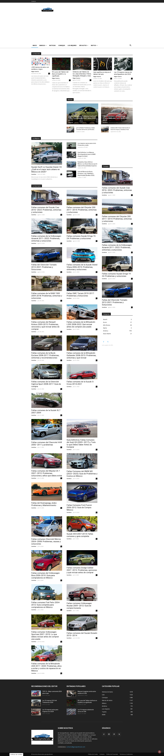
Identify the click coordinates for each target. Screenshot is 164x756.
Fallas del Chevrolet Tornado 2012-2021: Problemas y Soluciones (44, 267)
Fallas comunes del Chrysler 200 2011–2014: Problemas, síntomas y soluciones (82, 209)
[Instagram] (109, 734)
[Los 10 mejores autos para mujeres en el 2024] (36, 712)
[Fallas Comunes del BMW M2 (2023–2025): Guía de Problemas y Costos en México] (82, 461)
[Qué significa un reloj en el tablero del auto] (102, 64)
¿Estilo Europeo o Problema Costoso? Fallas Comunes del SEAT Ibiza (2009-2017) (82, 118)
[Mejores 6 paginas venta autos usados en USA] (71, 693)
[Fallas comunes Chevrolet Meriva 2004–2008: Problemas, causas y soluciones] (46, 526)
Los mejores (72, 45)
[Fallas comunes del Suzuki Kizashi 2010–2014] (82, 622)
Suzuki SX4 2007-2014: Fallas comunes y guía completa (80, 535)
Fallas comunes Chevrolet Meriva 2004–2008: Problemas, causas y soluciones (46, 541)
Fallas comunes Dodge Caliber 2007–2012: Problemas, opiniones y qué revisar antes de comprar (82, 570)
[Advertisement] (98, 9)
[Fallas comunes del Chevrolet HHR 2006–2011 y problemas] (46, 429)
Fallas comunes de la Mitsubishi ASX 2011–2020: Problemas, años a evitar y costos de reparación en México (46, 667)
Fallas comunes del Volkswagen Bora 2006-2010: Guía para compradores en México (45, 575)
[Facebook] (103, 341)
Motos (93, 45)
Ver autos (83, 45)
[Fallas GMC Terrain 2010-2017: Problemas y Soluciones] (82, 283)
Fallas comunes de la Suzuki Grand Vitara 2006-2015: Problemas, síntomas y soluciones (82, 267)
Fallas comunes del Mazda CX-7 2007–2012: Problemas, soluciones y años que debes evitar (46, 473)
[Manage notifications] (159, 751)
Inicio (35, 45)
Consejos (61, 45)
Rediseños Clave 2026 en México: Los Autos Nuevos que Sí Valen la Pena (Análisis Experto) (87, 164)
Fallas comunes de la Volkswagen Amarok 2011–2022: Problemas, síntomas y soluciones (46, 238)
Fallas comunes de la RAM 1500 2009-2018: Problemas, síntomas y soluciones (46, 295)
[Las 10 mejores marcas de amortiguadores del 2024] (123, 64)
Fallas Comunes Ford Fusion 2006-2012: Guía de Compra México (79, 507)
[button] (130, 45)
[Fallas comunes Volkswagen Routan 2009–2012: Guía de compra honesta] (82, 592)
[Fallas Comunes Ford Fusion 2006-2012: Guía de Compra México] (82, 492)
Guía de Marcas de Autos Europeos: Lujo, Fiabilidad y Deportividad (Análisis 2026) (86, 173)
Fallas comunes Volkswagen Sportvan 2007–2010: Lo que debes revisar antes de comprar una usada (45, 635)
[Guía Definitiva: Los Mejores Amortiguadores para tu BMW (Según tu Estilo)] (71, 154)
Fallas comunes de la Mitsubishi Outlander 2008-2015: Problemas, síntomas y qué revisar (81, 355)
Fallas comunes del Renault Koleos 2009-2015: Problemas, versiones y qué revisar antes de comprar (45, 325)
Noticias (52, 45)
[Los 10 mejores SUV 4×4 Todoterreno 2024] (36, 703)
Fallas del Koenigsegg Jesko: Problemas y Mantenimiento (44, 504)
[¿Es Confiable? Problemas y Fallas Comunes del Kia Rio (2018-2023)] (70, 129)
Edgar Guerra (35, 71)
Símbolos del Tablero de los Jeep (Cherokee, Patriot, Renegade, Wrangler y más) (82, 74)
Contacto (33, 1)
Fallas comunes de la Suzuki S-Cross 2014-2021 (80, 383)
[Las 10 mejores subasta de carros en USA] (71, 712)
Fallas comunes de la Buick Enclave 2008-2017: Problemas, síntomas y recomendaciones (45, 355)
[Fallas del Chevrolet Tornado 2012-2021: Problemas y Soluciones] (46, 254)
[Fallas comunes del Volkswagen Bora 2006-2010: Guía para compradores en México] (46, 560)
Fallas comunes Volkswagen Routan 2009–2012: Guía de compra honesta (79, 605)
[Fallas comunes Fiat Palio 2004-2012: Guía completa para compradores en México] (46, 592)
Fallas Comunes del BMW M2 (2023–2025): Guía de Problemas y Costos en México (82, 473)
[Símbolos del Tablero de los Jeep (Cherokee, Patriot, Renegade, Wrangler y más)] (82, 64)
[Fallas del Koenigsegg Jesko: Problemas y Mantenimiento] (46, 491)
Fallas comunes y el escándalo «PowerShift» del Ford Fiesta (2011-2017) (116, 118)
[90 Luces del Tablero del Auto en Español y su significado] (61, 64)
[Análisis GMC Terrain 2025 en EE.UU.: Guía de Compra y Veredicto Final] (105, 129)
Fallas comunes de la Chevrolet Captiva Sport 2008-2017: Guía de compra (46, 384)
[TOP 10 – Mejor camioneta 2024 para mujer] (36, 693)
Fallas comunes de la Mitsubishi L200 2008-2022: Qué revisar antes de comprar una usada (81, 324)
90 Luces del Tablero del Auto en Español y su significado (60, 74)
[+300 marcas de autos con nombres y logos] (40, 61)
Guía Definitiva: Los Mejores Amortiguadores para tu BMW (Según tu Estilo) (86, 154)
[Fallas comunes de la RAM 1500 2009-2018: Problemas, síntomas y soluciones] (46, 283)
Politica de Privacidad (112, 754)
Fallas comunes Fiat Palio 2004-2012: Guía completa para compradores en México (45, 604)
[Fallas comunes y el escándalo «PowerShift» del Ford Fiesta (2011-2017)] (117, 113)
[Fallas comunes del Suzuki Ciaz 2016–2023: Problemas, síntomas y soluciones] (46, 197)
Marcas (42, 45)
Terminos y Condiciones (126, 754)
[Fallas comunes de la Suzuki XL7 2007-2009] (46, 400)
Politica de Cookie (93, 754)
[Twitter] (108, 341)
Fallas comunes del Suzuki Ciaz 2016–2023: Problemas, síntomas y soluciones (46, 209)
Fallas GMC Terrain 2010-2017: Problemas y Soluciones (80, 294)
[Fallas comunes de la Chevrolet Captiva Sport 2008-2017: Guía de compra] (46, 371)
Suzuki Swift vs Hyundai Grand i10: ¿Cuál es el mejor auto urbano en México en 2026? (46, 169)
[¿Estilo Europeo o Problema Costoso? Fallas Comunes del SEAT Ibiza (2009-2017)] (82, 113)
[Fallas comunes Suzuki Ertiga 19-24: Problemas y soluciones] (82, 226)
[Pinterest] (114, 734)
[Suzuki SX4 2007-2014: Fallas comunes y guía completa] (82, 524)
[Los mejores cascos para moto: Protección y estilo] (71, 145)
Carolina (70, 122)
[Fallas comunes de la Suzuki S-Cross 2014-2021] (82, 371)
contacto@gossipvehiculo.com (75, 747)
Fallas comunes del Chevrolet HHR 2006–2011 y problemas (46, 443)
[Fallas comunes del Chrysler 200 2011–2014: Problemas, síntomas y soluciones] (82, 197)
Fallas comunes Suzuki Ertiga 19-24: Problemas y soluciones (81, 237)
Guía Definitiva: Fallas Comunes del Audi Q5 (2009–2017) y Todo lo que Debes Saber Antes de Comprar (81, 443)
